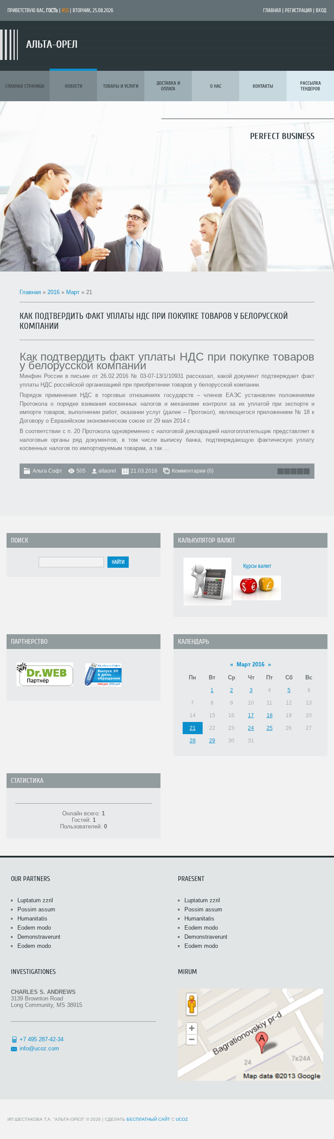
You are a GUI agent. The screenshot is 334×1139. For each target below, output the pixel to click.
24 (251, 728)
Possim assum (36, 909)
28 (193, 741)
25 (270, 728)
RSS (65, 10)
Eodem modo (34, 927)
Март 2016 (250, 664)
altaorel (107, 471)
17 (251, 715)
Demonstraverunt (38, 937)
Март (73, 292)
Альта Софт (47, 471)
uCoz (182, 1119)
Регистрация (298, 10)
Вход (321, 10)
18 (270, 715)
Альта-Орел (51, 44)
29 (212, 741)
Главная (272, 10)
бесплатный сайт (148, 1119)
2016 (53, 292)
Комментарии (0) (193, 471)
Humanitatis (32, 918)
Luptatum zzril (35, 900)
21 (193, 728)
